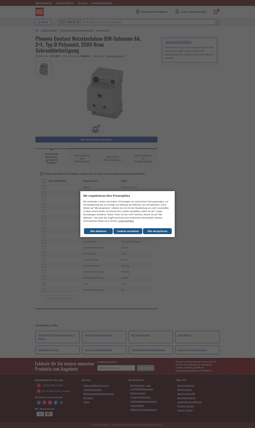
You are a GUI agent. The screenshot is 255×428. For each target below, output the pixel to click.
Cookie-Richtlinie (126, 221)
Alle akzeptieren (157, 231)
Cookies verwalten (128, 231)
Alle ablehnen (98, 231)
